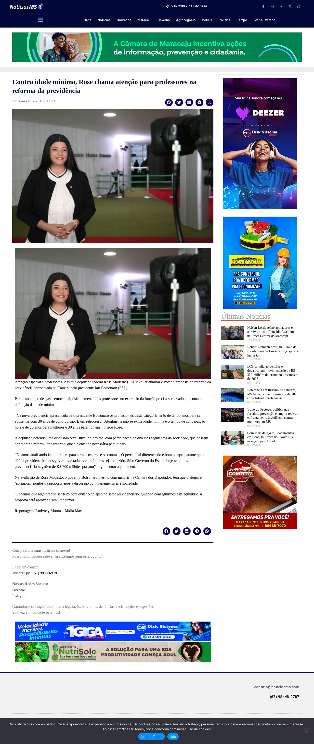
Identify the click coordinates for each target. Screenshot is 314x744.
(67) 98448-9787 (46, 573)
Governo (163, 20)
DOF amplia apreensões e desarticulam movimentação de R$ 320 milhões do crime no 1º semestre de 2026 (272, 373)
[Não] (306, 731)
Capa (87, 20)
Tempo (242, 20)
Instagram (19, 596)
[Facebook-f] (263, 6)
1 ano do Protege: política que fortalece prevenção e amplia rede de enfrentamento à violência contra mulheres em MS (272, 416)
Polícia (207, 20)
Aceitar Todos (151, 737)
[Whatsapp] (298, 6)
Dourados (124, 20)
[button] (169, 102)
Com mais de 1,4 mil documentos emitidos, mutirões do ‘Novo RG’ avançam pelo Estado (270, 437)
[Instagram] (272, 6)
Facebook (19, 590)
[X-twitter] (290, 6)
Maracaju (144, 20)
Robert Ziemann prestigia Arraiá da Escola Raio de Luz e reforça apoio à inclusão (273, 351)
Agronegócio (186, 20)
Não (173, 737)
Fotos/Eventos (264, 20)
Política (224, 20)
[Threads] (281, 6)
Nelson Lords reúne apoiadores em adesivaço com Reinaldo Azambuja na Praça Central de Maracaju (271, 332)
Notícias (104, 20)
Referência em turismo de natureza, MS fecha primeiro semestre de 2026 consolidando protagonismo (272, 394)
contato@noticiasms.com (276, 687)
